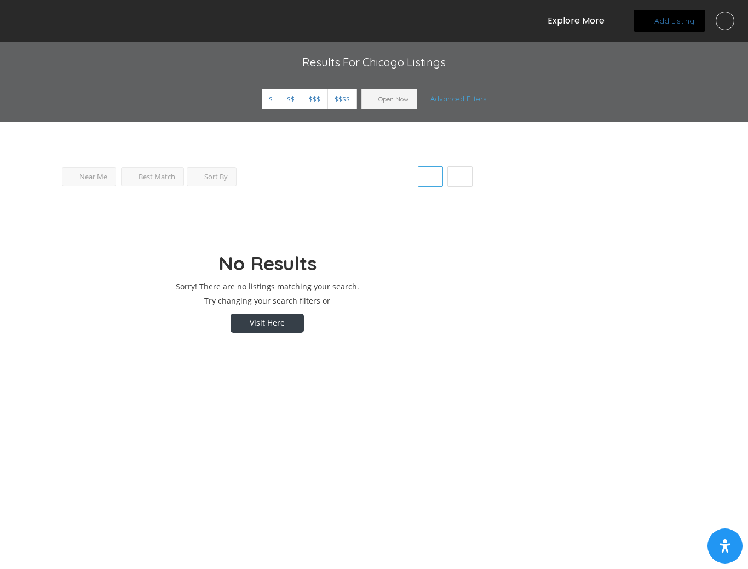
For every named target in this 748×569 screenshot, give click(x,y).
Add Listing (673, 21)
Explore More (576, 20)
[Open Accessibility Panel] (725, 546)
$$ (291, 99)
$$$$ (342, 99)
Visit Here (267, 322)
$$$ (314, 99)
